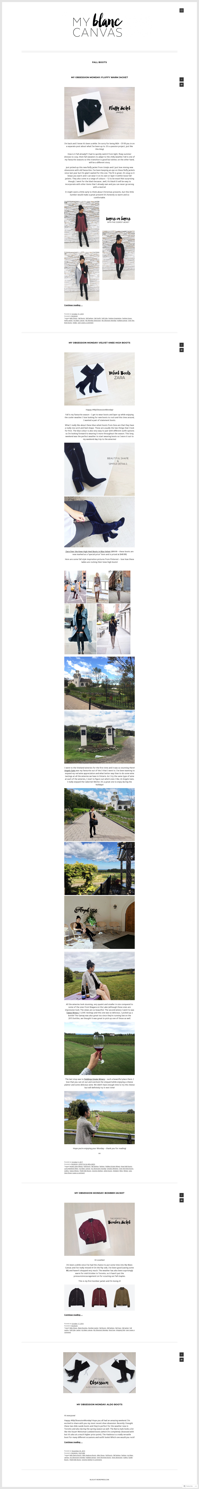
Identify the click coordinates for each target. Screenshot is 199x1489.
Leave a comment (87, 323)
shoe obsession (117, 1457)
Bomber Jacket (93, 1328)
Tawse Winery (74, 1171)
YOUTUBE (81, 1453)
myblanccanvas (122, 320)
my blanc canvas (78, 320)
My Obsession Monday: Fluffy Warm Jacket (99, 77)
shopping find (120, 1330)
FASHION (74, 316)
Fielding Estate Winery (112, 1166)
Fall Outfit (97, 318)
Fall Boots (81, 318)
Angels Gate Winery (76, 1166)
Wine (121, 1171)
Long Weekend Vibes (71, 1169)
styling (66, 1171)
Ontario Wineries (112, 1169)
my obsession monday (98, 1169)
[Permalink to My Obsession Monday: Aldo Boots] (99, 1396)
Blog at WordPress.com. (99, 1480)
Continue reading (73, 305)
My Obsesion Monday (109, 320)
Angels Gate (70, 770)
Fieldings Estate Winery (94, 1079)
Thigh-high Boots (85, 1171)
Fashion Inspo (127, 318)
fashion (102, 1166)
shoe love (112, 1330)
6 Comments (97, 1460)
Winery (126, 1171)
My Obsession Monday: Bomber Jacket (99, 1193)
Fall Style (105, 318)
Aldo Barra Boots (75, 1455)
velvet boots (108, 1171)
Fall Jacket (125, 1328)
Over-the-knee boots (126, 1169)
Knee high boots (126, 1166)
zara (79, 323)
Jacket (78, 1330)
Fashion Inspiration (114, 318)
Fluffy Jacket (68, 320)
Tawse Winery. (72, 1012)
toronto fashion (97, 1171)
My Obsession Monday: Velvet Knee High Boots (99, 342)
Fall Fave (118, 1328)
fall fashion (89, 318)
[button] (75, 587)
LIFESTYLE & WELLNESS (86, 1164)
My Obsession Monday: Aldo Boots (99, 1404)
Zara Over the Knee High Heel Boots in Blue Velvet (88, 551)
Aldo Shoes (73, 318)
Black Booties (82, 1328)
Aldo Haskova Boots (89, 1455)
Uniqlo (75, 323)
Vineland (116, 1171)
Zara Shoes (68, 1173)
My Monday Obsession (93, 320)
